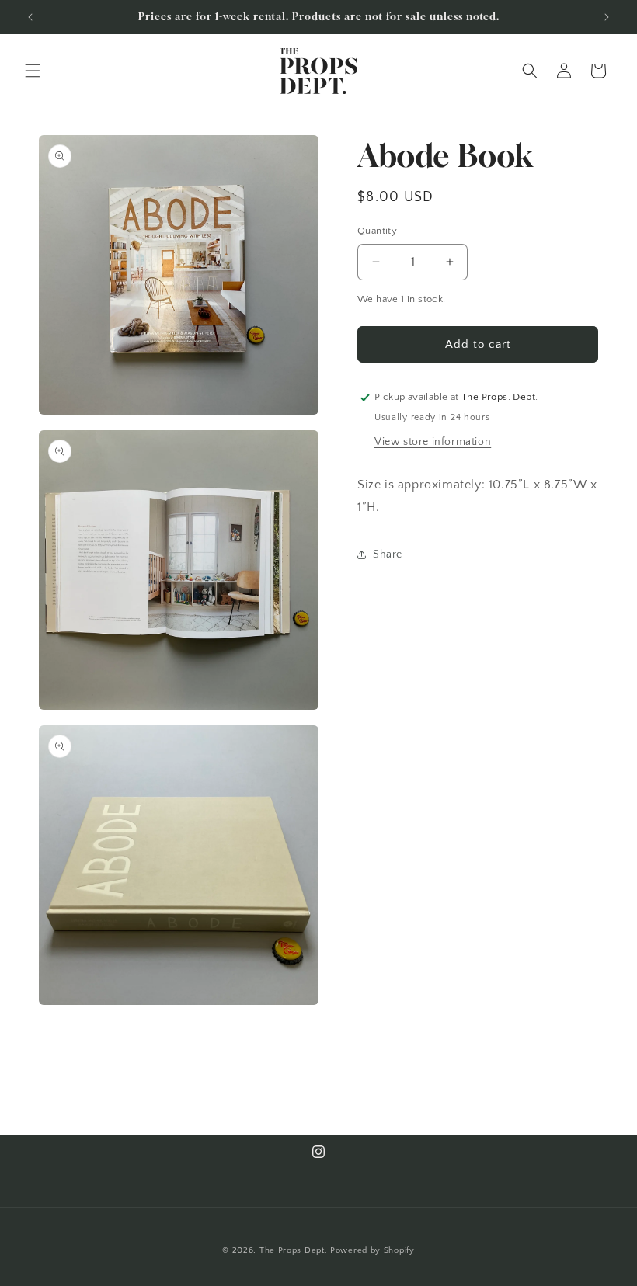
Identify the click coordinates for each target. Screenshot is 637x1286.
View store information (432, 442)
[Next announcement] (607, 17)
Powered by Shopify (372, 1250)
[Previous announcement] (30, 17)
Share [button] (387, 554)
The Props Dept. (293, 1250)
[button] (33, 71)
